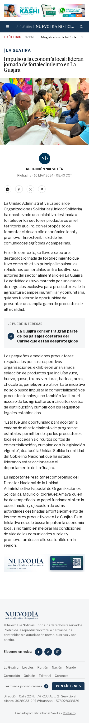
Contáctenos (68, 686)
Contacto (62, 676)
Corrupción (12, 676)
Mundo (71, 667)
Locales (28, 667)
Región (42, 667)
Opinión (29, 676)
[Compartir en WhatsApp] (7, 189)
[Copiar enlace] (42, 189)
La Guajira (18, 50)
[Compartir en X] (30, 189)
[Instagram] (57, 652)
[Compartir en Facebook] (19, 189)
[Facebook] (38, 652)
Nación (57, 667)
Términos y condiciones (25, 686)
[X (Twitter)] (48, 652)
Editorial (45, 676)
